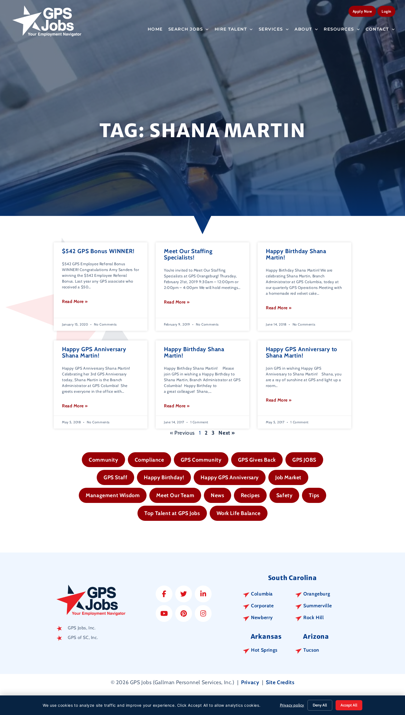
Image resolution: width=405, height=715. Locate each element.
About (303, 29)
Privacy (250, 682)
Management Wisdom (113, 495)
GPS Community (201, 459)
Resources (339, 29)
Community (103, 459)
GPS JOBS (304, 459)
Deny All (320, 705)
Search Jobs (185, 29)
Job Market (288, 477)
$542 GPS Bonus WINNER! (98, 251)
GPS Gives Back (257, 459)
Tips (314, 495)
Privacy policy (292, 705)
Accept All (349, 705)
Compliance (149, 459)
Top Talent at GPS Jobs (172, 513)
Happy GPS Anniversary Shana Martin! (94, 352)
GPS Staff (115, 477)
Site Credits (280, 682)
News (217, 495)
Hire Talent (231, 29)
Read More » (75, 301)
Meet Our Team (175, 495)
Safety (284, 495)
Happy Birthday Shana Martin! (296, 254)
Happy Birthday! (164, 477)
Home (155, 29)
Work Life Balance (239, 513)
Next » (226, 432)
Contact (377, 29)
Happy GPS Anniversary (230, 477)
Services (271, 29)
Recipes (250, 495)
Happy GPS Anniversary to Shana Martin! (301, 352)
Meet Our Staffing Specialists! (188, 254)
